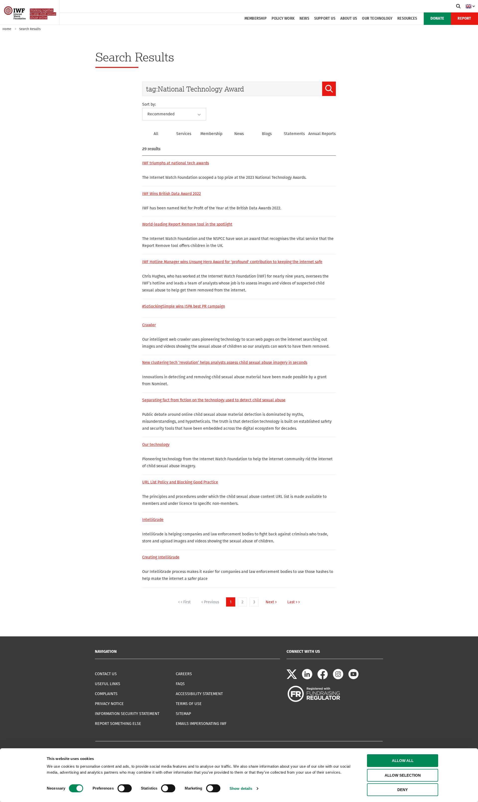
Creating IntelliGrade (160, 557)
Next (270, 602)
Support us (324, 19)
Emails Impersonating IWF (201, 723)
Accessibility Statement (199, 693)
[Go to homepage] (30, 23)
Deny (402, 790)
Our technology (377, 19)
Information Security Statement (127, 713)
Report (464, 19)
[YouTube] (353, 678)
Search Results (30, 29)
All (156, 133)
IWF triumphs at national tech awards (175, 163)
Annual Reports (322, 133)
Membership (255, 19)
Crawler (149, 325)
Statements (294, 133)
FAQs (180, 683)
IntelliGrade (153, 519)
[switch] (125, 788)
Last (291, 602)
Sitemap (183, 713)
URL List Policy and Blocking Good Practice (180, 482)
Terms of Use (189, 703)
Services (183, 133)
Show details (241, 788)
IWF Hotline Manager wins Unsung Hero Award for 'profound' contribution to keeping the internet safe (232, 261)
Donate (437, 19)
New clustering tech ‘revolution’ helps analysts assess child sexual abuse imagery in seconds (224, 362)
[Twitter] (292, 678)
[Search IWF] (458, 6)
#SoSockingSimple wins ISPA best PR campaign (183, 306)
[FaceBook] (322, 678)
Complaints (106, 693)
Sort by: (149, 104)
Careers (184, 673)
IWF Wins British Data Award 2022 (171, 193)
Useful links (107, 683)
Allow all (403, 760)
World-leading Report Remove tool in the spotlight (187, 224)
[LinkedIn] (307, 678)
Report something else (118, 723)
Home (6, 29)
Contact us (106, 673)
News (304, 19)
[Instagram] (338, 678)
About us (348, 19)
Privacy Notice (109, 703)
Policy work (283, 19)
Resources (407, 19)
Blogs (267, 133)
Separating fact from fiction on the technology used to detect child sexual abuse (214, 400)
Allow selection (403, 775)
